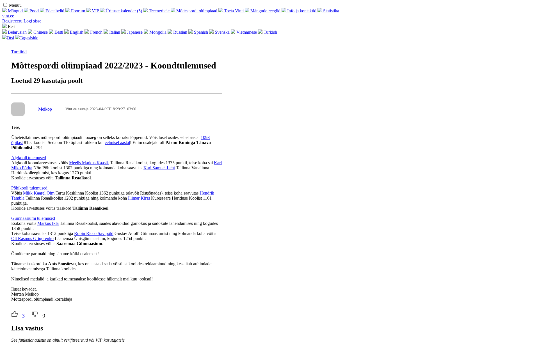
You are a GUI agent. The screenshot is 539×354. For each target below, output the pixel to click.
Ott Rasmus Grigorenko (32, 238)
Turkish (269, 32)
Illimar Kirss (139, 198)
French (96, 32)
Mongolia (158, 32)
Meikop (45, 109)
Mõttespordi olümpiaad (196, 10)
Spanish (201, 32)
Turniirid (19, 51)
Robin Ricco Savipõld (93, 233)
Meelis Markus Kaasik (89, 162)
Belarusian (17, 32)
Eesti (58, 32)
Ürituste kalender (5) (123, 10)
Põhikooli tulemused (29, 188)
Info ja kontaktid (302, 10)
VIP (95, 10)
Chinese (40, 32)
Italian (114, 32)
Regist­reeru (12, 21)
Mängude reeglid (265, 10)
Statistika (330, 10)
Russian (180, 32)
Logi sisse (32, 21)
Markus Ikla (48, 223)
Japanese (135, 32)
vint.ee (8, 15)
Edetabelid (54, 10)
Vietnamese (246, 32)
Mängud (15, 10)
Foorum (78, 10)
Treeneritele (159, 10)
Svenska (222, 32)
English (76, 32)
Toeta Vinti (234, 10)
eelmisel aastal (117, 142)
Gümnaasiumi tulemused (33, 218)
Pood (34, 10)
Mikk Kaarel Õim (38, 193)
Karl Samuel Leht (159, 167)
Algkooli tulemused (28, 157)
